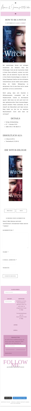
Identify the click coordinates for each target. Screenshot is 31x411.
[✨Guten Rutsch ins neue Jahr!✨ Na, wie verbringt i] (8, 382)
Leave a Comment (21, 23)
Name (6, 252)
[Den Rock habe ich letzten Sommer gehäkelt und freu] (8, 373)
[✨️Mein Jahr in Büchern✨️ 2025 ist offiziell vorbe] (23, 373)
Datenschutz (8, 353)
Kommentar (8, 230)
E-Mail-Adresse (10, 260)
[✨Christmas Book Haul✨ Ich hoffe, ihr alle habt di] (8, 391)
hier (22, 309)
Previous (9, 210)
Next (21, 210)
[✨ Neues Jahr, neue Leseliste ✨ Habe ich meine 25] (23, 382)
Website (6, 267)
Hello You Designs (15, 403)
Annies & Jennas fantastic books (15, 7)
